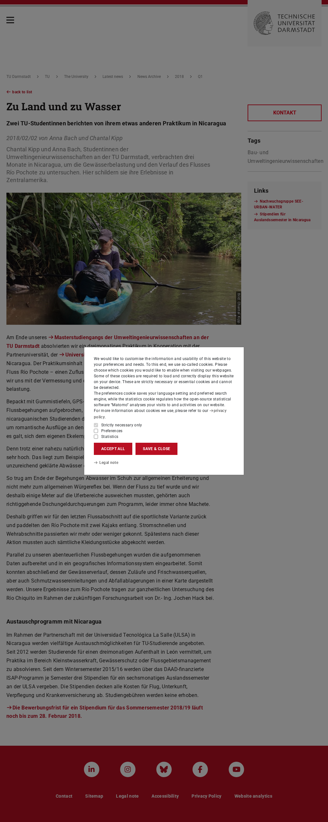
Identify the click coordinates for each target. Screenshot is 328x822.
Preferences (112, 431)
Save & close (156, 449)
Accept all (113, 449)
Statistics (109, 436)
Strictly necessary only (121, 425)
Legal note (108, 462)
